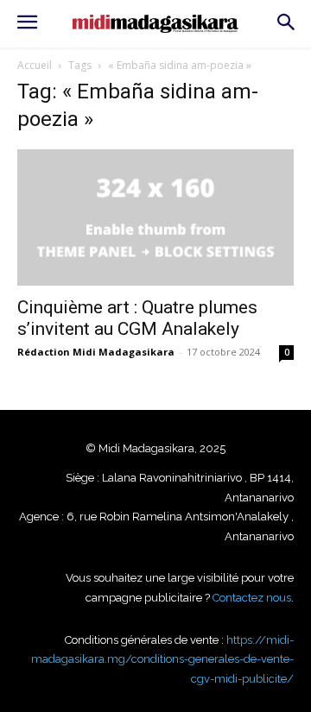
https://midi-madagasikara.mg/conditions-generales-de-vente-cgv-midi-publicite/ (162, 659)
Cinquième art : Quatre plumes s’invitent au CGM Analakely (137, 318)
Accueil (34, 65)
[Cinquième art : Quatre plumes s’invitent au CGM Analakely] (155, 217)
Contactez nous (252, 597)
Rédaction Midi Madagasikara (96, 351)
